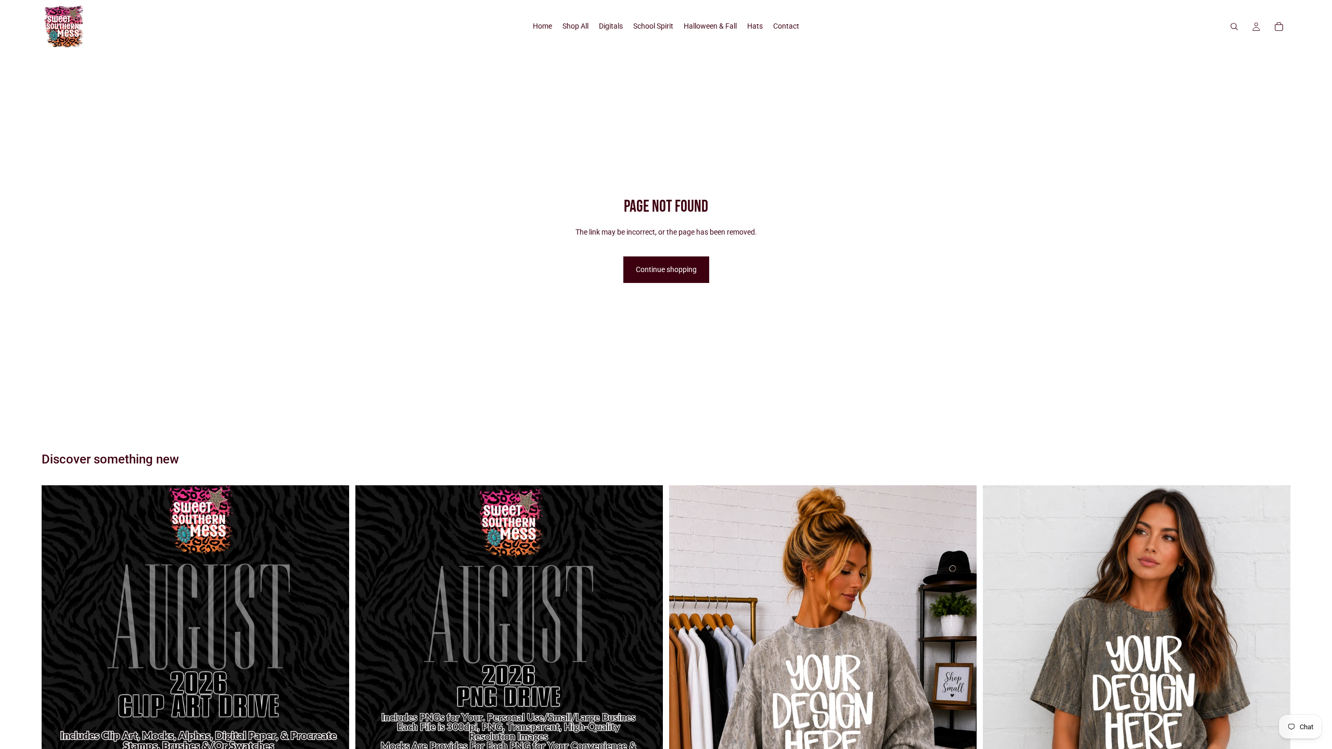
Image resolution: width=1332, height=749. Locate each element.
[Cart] (1278, 26)
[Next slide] (961, 693)
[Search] (1234, 26)
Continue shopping (666, 269)
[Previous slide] (684, 693)
